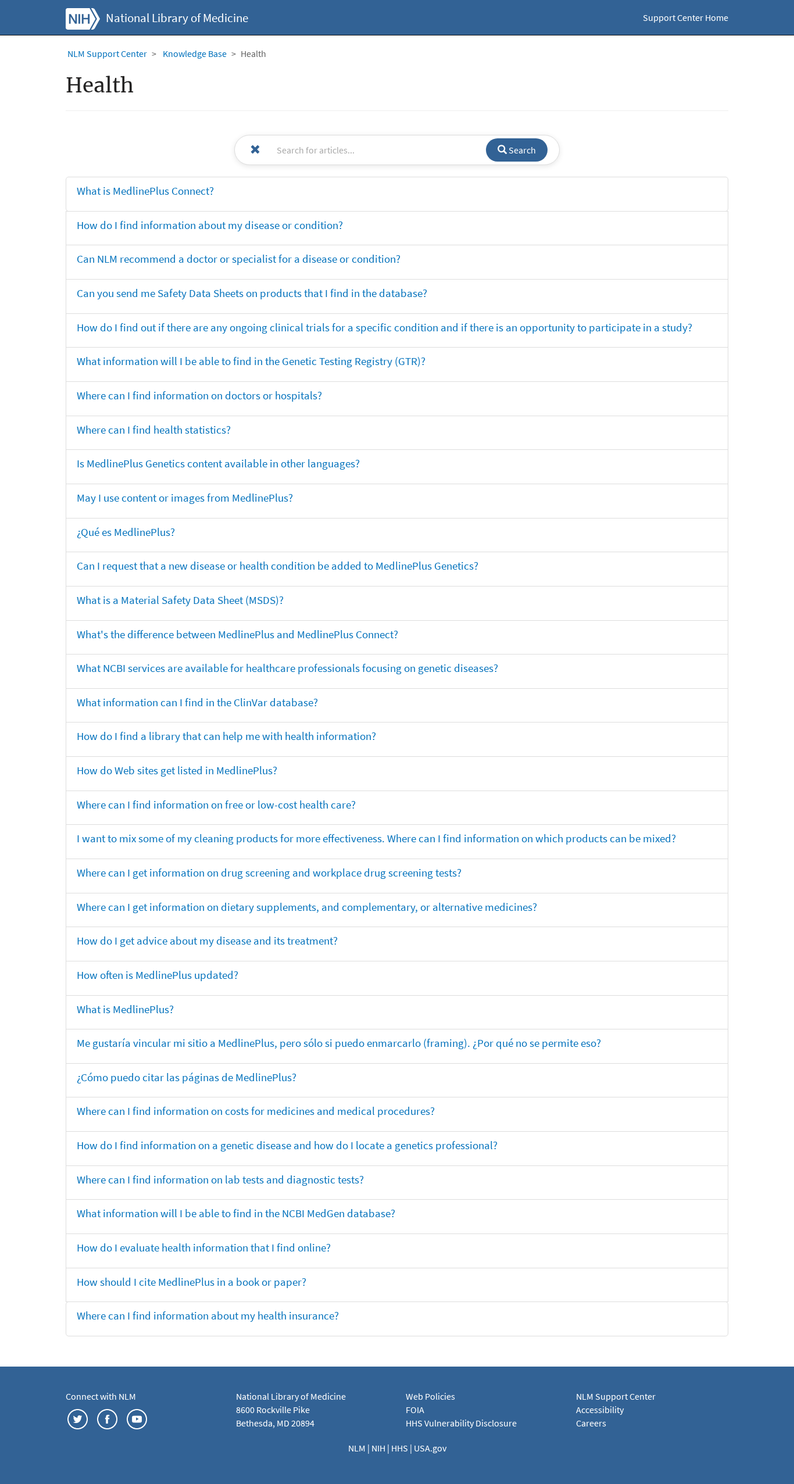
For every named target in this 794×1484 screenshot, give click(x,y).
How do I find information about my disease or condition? (210, 225)
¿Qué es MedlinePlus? (126, 532)
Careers (591, 1423)
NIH (379, 1448)
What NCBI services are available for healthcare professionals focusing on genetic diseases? (287, 668)
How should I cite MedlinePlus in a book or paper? (191, 1282)
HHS (400, 1448)
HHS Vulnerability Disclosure (461, 1423)
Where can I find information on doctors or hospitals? (199, 395)
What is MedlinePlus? (125, 1009)
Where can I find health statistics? (154, 430)
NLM (357, 1448)
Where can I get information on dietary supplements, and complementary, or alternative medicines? (307, 907)
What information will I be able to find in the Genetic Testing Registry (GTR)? (251, 361)
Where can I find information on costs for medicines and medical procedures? (256, 1111)
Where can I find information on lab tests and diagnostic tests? (220, 1179)
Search (521, 150)
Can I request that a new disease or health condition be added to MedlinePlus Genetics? (277, 566)
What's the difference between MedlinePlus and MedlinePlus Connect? (237, 634)
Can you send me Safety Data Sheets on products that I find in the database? (252, 293)
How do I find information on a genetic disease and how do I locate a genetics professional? (287, 1145)
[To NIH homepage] (83, 17)
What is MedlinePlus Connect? (145, 191)
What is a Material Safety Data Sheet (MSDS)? (180, 600)
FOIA (415, 1409)
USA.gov (430, 1448)
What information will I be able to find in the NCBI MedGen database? (236, 1213)
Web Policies (430, 1396)
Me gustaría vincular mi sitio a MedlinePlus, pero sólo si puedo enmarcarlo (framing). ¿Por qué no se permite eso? (339, 1043)
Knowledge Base (195, 53)
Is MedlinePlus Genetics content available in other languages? (218, 463)
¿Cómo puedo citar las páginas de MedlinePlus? (186, 1077)
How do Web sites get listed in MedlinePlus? (177, 770)
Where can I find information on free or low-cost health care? (216, 804)
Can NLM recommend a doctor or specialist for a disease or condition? (238, 259)
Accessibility (600, 1409)
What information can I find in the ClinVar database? (197, 702)
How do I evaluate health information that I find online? (204, 1247)
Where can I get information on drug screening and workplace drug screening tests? (269, 872)
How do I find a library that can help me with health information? (226, 736)
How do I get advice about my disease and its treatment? (207, 940)
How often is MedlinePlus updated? (157, 975)
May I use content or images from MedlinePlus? (185, 498)
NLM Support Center (107, 53)
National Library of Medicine (177, 18)
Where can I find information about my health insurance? (208, 1315)
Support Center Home (685, 17)
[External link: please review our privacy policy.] (77, 1418)
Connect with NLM (101, 1396)
